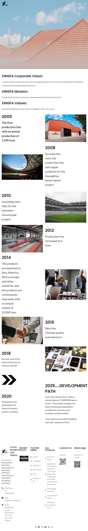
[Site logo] (5, 3)
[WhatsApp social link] (52, 527)
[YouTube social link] (45, 527)
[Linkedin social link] (48, 527)
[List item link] (37, 457)
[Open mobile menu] (85, 3)
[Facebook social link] (35, 527)
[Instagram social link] (42, 527)
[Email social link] (38, 527)
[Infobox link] (8, 451)
